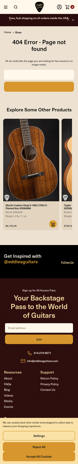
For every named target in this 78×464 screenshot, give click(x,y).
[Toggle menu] (8, 7)
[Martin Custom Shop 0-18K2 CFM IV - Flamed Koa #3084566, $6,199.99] (31, 160)
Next (67, 19)
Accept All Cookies (39, 456)
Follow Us (67, 262)
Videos (8, 395)
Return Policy (49, 378)
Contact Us (47, 390)
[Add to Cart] (53, 224)
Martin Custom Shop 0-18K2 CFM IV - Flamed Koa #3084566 (27, 207)
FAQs (7, 384)
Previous (10, 19)
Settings (39, 436)
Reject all (39, 447)
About (8, 378)
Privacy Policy (49, 384)
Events (8, 407)
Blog (7, 390)
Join (39, 339)
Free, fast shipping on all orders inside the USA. (39, 18)
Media (8, 401)
